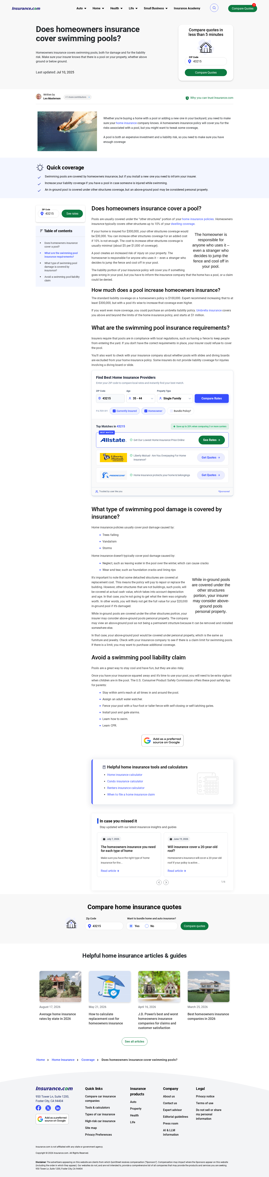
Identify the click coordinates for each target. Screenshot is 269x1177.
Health (134, 1115)
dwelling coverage (183, 224)
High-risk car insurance (100, 1121)
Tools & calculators (97, 1107)
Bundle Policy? (182, 410)
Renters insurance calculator (125, 788)
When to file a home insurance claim (131, 794)
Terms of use (204, 1103)
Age (128, 391)
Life (132, 1122)
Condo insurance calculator (125, 781)
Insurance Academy (187, 8)
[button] (214, 8)
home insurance (126, 123)
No (152, 926)
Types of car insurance (100, 1114)
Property (135, 1108)
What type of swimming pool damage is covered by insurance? (60, 267)
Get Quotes (209, 457)
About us (169, 1096)
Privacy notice (205, 1096)
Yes (137, 926)
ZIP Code (100, 391)
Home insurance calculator (124, 774)
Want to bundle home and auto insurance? (151, 918)
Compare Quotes (242, 8)
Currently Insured (127, 410)
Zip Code (91, 918)
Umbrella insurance (209, 310)
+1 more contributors (75, 97)
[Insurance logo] (26, 8)
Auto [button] (79, 8)
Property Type (164, 391)
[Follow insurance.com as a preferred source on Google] (162, 740)
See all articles (134, 1041)
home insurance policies (198, 219)
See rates (72, 213)
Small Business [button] (154, 8)
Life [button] (131, 8)
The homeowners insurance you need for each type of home (128, 849)
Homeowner (155, 410)
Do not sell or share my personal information (208, 1114)
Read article (108, 871)
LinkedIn (58, 1107)
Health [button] (114, 8)
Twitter (48, 1107)
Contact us (170, 1103)
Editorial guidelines (175, 1116)
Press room (170, 1123)
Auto (133, 1102)
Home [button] (96, 8)
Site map (91, 1128)
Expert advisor (172, 1110)
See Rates (209, 440)
